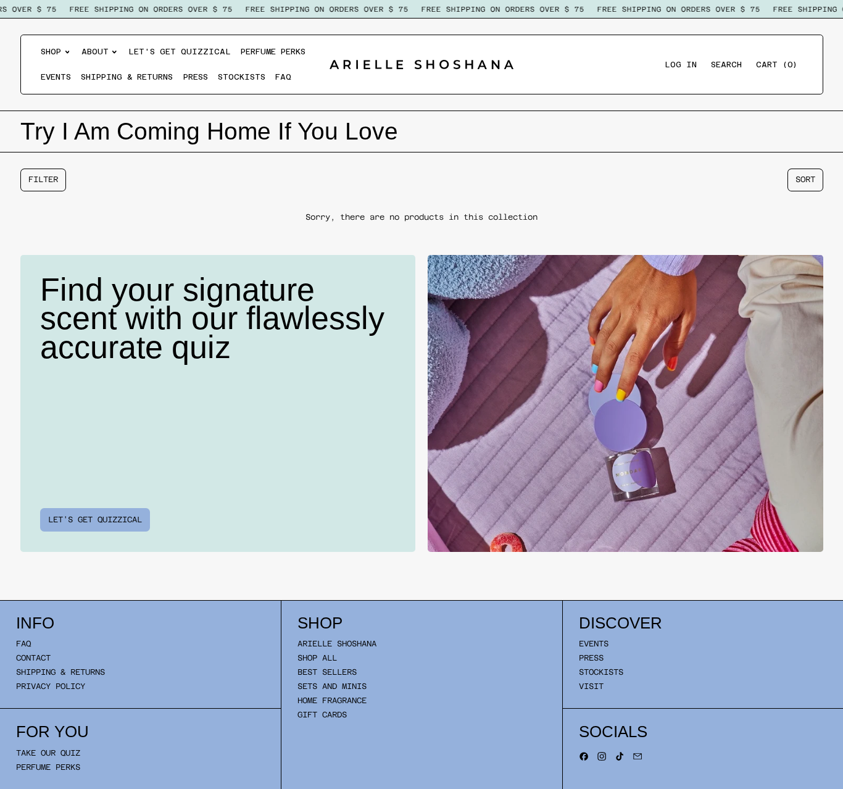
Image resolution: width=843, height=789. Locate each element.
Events (56, 76)
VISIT (591, 686)
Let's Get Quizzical (179, 51)
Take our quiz (48, 753)
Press (195, 76)
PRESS (591, 657)
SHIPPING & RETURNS (60, 672)
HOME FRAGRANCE (332, 700)
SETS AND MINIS (332, 686)
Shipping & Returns (127, 76)
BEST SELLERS (327, 672)
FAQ (283, 76)
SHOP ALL (317, 657)
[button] (726, 64)
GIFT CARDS (322, 714)
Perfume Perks (273, 51)
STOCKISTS (601, 672)
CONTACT (33, 657)
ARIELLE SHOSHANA (336, 643)
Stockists (241, 76)
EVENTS (593, 643)
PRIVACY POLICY (50, 686)
